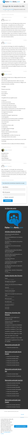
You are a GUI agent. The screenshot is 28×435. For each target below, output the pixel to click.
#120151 (25, 163)
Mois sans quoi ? (8, 298)
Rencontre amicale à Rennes (13, 365)
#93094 (25, 17)
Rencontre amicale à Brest (12, 358)
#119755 (25, 71)
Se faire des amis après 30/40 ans (12, 234)
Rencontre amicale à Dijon (12, 374)
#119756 (25, 147)
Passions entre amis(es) (10, 290)
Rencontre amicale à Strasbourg (14, 376)
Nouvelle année (8, 301)
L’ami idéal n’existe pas (10, 258)
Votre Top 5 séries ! (9, 335)
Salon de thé (11, 9)
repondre (7, 287)
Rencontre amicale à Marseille (13, 387)
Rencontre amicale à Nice (12, 391)
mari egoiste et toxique (10, 325)
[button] (24, 2)
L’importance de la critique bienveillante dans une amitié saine (13, 250)
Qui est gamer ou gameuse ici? (11, 339)
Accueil (4, 9)
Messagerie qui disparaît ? (10, 281)
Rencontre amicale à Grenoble (13, 383)
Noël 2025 (7, 308)
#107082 (25, 40)
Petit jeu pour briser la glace (11, 317)
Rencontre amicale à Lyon (12, 385)
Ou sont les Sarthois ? (9, 304)
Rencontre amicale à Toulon (13, 395)
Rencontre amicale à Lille (12, 360)
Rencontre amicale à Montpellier (14, 389)
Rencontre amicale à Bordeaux (13, 404)
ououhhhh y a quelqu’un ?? (11, 327)
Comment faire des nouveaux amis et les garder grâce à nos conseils (13, 262)
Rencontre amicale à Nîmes (13, 393)
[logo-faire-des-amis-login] (11, 2)
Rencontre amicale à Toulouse (13, 406)
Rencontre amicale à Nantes (13, 362)
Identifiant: (5, 187)
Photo (6, 278)
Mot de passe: (6, 192)
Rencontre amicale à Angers (13, 356)
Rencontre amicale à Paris (12, 347)
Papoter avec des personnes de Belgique (13, 284)
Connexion (8, 200)
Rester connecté (9, 197)
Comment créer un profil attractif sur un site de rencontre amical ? (13, 255)
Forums (7, 9)
